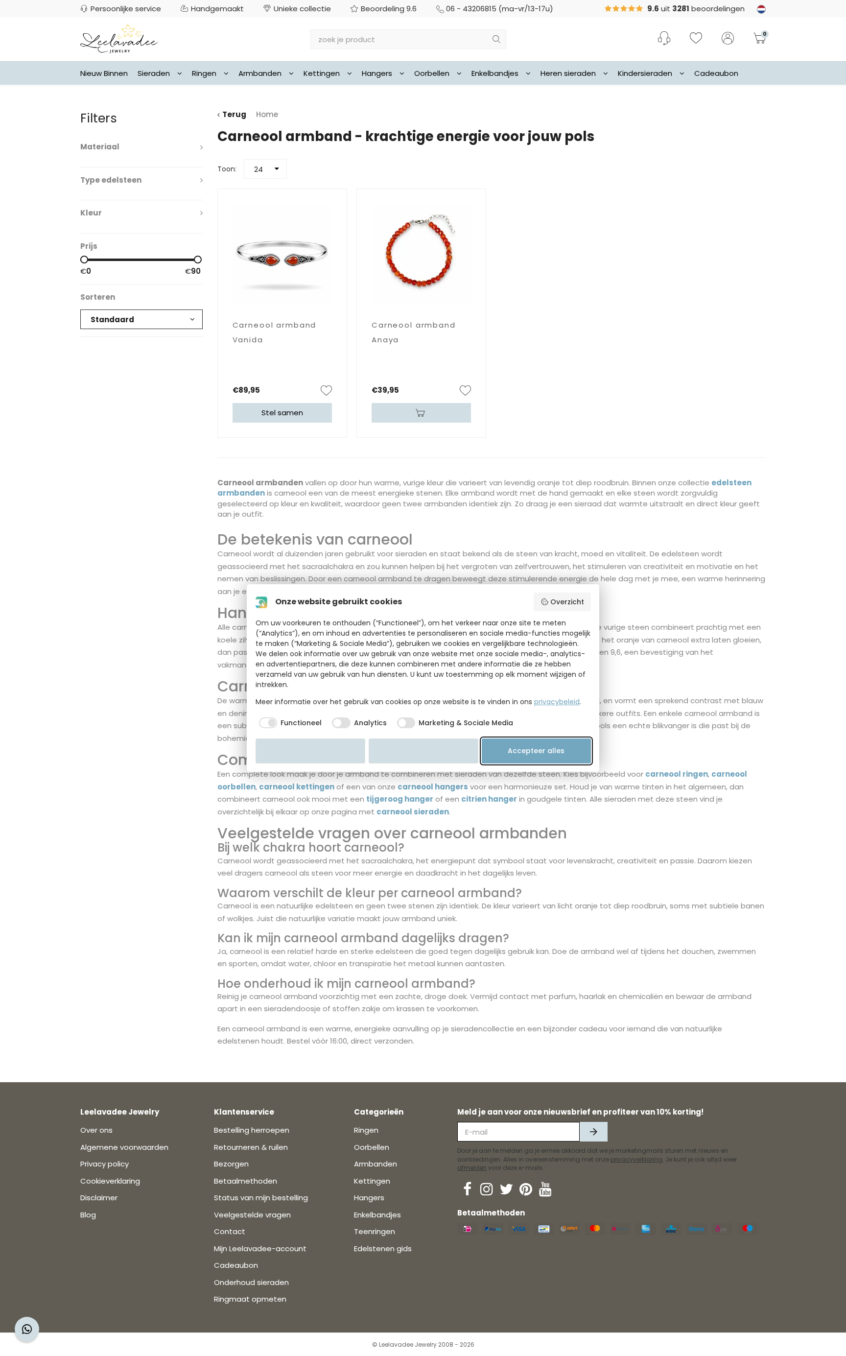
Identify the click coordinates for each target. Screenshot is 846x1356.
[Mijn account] (728, 39)
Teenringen (374, 1231)
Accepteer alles (536, 751)
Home (267, 114)
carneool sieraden (412, 812)
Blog (88, 1215)
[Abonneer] (594, 1132)
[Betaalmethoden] (467, 1229)
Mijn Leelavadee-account (260, 1248)
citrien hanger (489, 799)
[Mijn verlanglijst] (696, 39)
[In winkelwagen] (421, 413)
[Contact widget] (27, 1329)
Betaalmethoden (245, 1181)
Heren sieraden (568, 73)
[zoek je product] (496, 39)
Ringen (204, 73)
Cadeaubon (716, 73)
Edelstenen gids (383, 1248)
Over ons (96, 1130)
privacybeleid (557, 702)
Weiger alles (310, 751)
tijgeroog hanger (399, 799)
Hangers (377, 73)
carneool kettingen (296, 787)
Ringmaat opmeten (250, 1299)
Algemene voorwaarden (124, 1147)
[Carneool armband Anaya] (421, 253)
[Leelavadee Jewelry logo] (119, 38)
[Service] (664, 38)
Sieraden (154, 73)
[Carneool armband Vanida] (282, 253)
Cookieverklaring (110, 1181)
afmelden (472, 1168)
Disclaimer (99, 1197)
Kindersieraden (645, 73)
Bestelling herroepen (251, 1130)
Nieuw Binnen (104, 73)
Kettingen (322, 73)
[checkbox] (289, 722)
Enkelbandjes (494, 73)
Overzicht (567, 602)
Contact (229, 1231)
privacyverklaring (636, 1159)
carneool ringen (676, 774)
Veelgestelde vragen (252, 1215)
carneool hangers (433, 787)
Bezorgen (231, 1164)
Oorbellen (431, 73)
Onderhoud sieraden (251, 1282)
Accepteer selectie (423, 751)
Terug (234, 114)
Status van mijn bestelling (261, 1197)
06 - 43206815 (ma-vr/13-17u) (499, 8)
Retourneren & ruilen (251, 1147)
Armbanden (260, 73)
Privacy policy (104, 1164)
